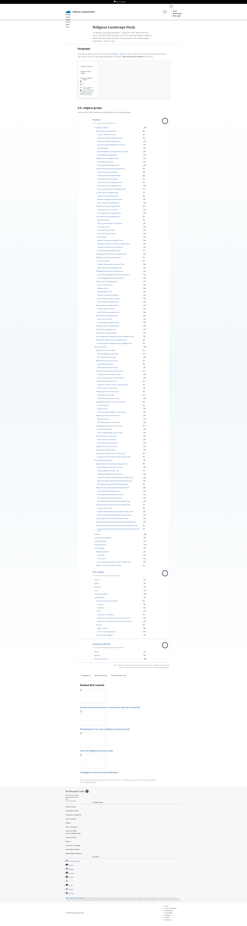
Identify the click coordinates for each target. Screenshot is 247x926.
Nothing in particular (101, 659)
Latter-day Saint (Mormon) (102, 538)
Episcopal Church (103, 405)
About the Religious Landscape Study (96, 750)
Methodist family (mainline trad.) (106, 361)
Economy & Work (71, 837)
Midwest (116, 54)
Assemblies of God (103, 220)
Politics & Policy (71, 807)
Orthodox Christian (100, 541)
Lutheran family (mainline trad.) (106, 381)
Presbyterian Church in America (107, 210)
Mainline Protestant (100, 347)
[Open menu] (165, 11)
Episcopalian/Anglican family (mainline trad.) (110, 402)
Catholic (97, 534)
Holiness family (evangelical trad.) (107, 281)
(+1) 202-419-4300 (71, 801)
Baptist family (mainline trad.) (105, 350)
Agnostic (97, 655)
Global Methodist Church (105, 162)
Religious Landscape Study (84, 12)
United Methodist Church (105, 364)
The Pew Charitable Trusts (164, 900)
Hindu (96, 590)
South (130, 54)
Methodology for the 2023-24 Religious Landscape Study (105, 729)
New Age (99, 625)
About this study (109, 41)
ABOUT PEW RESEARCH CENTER (74, 898)
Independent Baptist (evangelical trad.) (110, 138)
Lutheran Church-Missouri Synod (107, 196)
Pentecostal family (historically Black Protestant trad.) (113, 505)
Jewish (96, 580)
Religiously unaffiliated (102, 644)
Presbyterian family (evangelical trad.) (108, 206)
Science (68, 841)
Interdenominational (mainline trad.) (109, 374)
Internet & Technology (73, 845)
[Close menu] (171, 6)
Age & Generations (72, 827)
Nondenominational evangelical (107, 172)
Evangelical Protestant (101, 128)
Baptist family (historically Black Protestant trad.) (112, 464)
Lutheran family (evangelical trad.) (107, 192)
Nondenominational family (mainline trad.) (110, 371)
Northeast (123, 54)
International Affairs (72, 811)
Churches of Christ (103, 261)
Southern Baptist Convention (106, 135)
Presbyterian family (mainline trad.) (107, 391)
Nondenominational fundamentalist (109, 175)
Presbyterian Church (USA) (105, 395)
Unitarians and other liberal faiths (107, 601)
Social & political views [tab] (118, 675)
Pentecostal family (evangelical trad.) (108, 216)
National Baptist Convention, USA (108, 471)
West (135, 54)
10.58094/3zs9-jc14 (89, 782)
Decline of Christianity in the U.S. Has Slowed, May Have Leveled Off (110, 707)
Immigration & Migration (73, 815)
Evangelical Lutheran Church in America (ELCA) (112, 385)
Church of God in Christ (104, 508)
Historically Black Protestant (103, 460)
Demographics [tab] (85, 675)
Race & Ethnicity (71, 819)
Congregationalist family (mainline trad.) (109, 426)
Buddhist (97, 587)
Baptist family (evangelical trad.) (106, 131)
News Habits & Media (73, 849)
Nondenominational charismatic (107, 179)
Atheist (96, 652)
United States (155, 54)
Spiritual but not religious (105, 615)
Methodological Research (74, 853)
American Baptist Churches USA (107, 354)
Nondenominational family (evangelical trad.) (110, 169)
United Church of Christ (104, 429)
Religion (68, 823)
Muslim (96, 583)
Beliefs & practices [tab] (101, 675)
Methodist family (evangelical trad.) (107, 158)
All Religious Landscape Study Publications (99, 772)
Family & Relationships (73, 833)
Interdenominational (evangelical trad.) (109, 182)
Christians (96, 120)
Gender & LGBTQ (71, 831)
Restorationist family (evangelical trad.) (108, 257)
